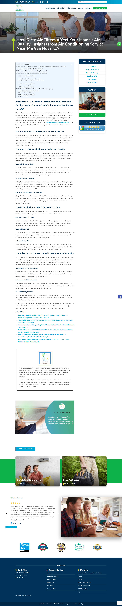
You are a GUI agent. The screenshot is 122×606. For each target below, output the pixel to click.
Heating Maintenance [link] (92, 70)
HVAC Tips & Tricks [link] (83, 589)
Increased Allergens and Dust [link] (28, 75)
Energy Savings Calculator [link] (84, 582)
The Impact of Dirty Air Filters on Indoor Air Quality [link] (32, 73)
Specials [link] (80, 576)
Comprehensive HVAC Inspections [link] (29, 93)
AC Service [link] (92, 66)
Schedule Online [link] (69, 483)
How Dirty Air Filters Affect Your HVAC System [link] (31, 81)
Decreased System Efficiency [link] (27, 83)
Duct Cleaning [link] (92, 79)
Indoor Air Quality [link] (92, 73)
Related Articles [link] (24, 97)
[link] (40, 2)
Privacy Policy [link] (79, 604)
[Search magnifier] (106, 2)
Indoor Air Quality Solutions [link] (27, 95)
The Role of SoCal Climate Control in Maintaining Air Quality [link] (35, 89)
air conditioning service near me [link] (57, 122)
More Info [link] (21, 483)
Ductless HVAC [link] (92, 76)
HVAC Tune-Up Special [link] (84, 585)
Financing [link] (80, 579)
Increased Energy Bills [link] (26, 85)
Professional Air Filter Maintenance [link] (29, 91)
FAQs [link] (79, 592)
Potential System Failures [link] (27, 87)
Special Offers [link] (92, 115)
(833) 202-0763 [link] (19, 577)
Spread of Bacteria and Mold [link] (27, 77)
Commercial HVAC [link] (92, 82)
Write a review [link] (11, 526)
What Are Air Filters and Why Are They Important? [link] (32, 71)
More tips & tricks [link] (25, 449)
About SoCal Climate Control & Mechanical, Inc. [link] (90, 573)
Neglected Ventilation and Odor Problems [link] (31, 79)
